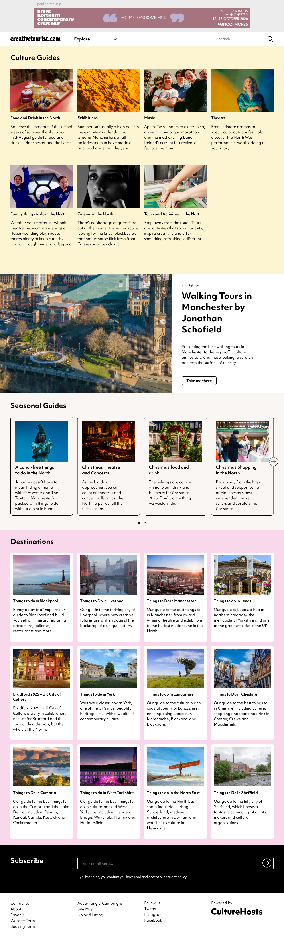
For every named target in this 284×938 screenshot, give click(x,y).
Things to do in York (97, 694)
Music (149, 117)
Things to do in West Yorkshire (107, 792)
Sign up (267, 863)
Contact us (19, 903)
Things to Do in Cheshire (235, 694)
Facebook (153, 920)
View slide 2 (145, 523)
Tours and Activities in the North (173, 213)
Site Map (85, 909)
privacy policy (176, 877)
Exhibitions (87, 117)
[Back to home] (35, 40)
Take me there (199, 380)
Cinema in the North (95, 213)
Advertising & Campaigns (99, 903)
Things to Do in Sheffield (236, 792)
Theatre (218, 117)
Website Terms (23, 920)
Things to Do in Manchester (171, 600)
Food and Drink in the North (35, 117)
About (15, 909)
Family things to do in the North (38, 213)
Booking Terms (23, 926)
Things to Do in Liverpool (102, 600)
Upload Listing (90, 915)
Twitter (150, 908)
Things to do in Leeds (232, 600)
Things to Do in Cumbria (34, 792)
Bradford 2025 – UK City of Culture (37, 697)
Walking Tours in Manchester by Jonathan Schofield (217, 313)
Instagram (153, 914)
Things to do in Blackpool (35, 600)
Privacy (17, 915)
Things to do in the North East (173, 792)
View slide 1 (139, 523)
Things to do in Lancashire (170, 694)
